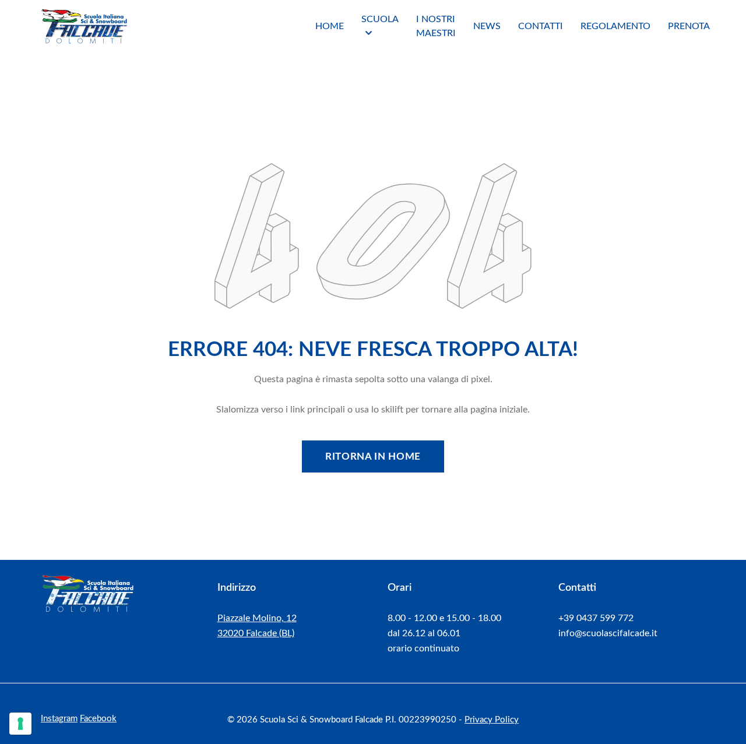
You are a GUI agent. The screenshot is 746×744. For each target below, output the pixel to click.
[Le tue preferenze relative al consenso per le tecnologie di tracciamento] (20, 724)
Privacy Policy (492, 719)
